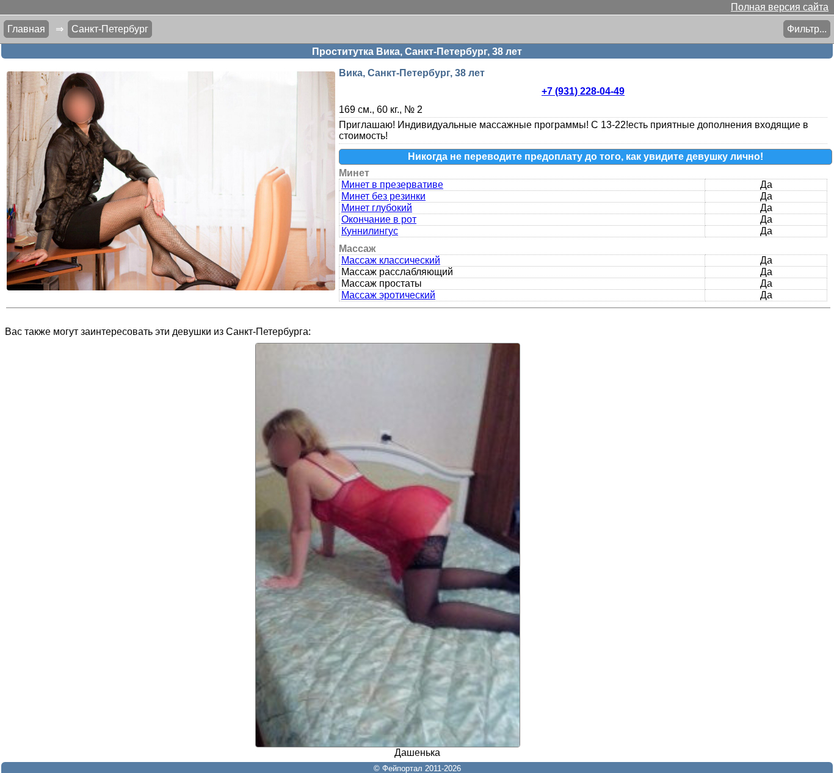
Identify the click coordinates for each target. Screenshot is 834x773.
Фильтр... (807, 29)
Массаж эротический (388, 295)
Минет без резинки (383, 196)
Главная (26, 29)
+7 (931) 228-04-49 (583, 91)
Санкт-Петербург (109, 29)
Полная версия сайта (780, 7)
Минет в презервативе (392, 184)
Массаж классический (390, 260)
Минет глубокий (376, 208)
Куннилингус (369, 231)
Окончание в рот (378, 219)
